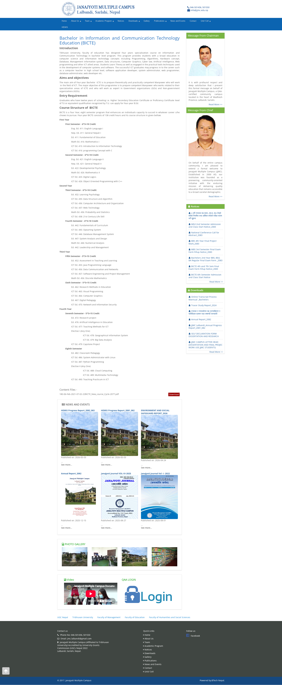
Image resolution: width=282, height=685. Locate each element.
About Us (75, 21)
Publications (159, 21)
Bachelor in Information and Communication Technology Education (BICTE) (119, 40)
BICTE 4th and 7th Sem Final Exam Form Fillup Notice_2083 (204, 267)
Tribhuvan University (82, 617)
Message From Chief (200, 110)
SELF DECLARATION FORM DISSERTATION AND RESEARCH (204, 335)
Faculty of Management (108, 617)
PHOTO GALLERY (74, 544)
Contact (193, 21)
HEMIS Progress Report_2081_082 (118, 410)
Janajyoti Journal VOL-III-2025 (116, 473)
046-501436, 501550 (199, 7)
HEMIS (65, 27)
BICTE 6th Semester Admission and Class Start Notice (205, 276)
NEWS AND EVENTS (77, 404)
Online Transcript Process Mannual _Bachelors (203, 298)
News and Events (177, 21)
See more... (66, 464)
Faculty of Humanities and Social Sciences (169, 617)
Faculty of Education (135, 617)
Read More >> (215, 104)
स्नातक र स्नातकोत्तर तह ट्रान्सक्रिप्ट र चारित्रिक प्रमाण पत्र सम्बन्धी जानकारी (204, 312)
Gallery (147, 21)
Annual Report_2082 (71, 473)
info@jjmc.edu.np (199, 10)
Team (87, 21)
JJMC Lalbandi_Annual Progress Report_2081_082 (205, 326)
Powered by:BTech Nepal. (212, 680)
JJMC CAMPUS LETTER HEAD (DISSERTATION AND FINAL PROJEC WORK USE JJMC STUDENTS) (205, 345)
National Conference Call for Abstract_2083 (204, 234)
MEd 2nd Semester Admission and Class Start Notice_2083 (205, 225)
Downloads (133, 21)
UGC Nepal (62, 617)
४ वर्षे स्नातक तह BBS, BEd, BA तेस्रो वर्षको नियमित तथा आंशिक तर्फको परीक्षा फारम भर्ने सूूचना (205, 216)
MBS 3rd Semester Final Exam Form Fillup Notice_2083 (205, 250)
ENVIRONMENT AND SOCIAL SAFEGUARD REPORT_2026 (155, 412)
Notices (121, 21)
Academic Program (103, 21)
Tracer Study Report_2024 (203, 305)
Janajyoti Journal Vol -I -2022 (155, 473)
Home (64, 21)
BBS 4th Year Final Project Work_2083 (202, 242)
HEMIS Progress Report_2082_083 (78, 410)
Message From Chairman (203, 35)
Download (174, 394)
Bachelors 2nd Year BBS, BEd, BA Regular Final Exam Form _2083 (205, 259)
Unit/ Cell (205, 21)
